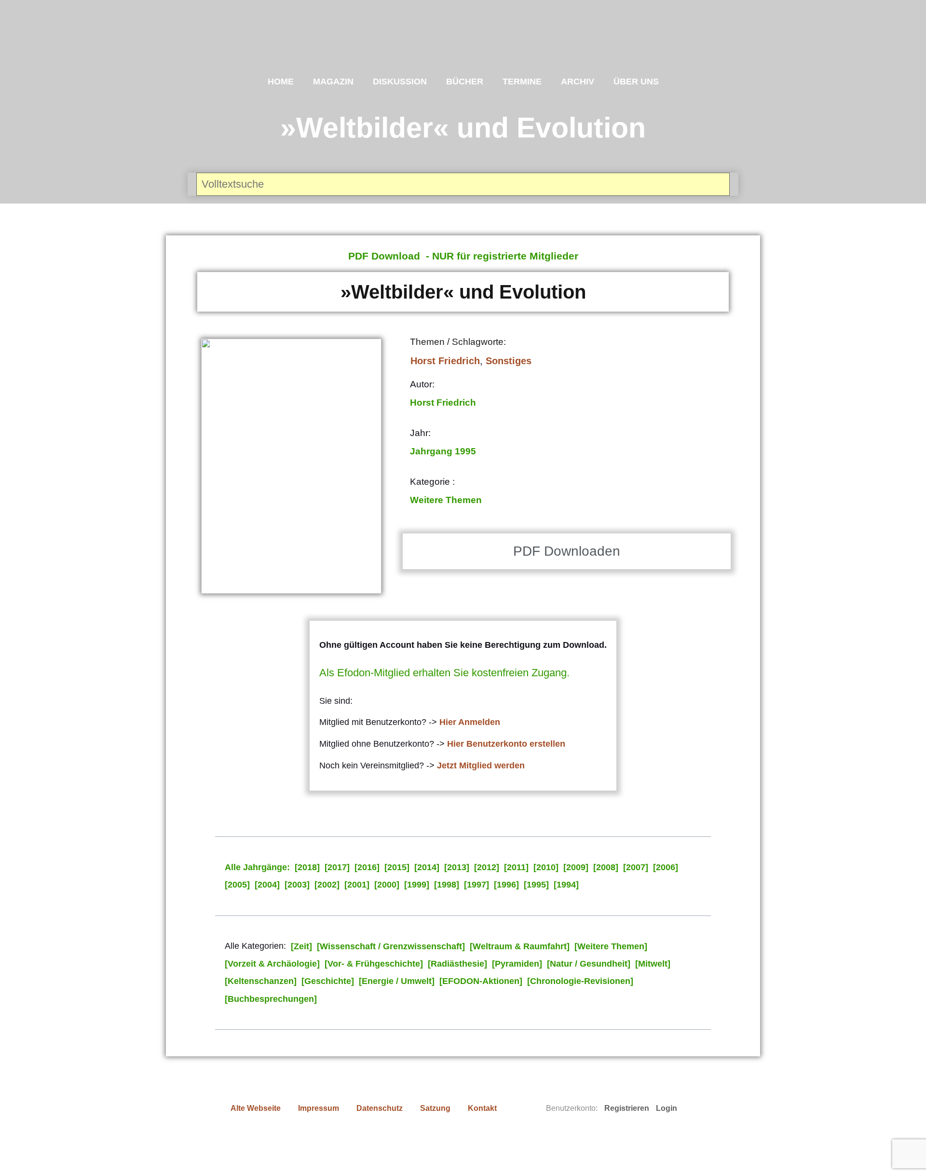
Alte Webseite (256, 1108)
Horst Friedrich (445, 360)
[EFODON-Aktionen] (480, 981)
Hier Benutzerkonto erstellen (506, 744)
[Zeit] (301, 946)
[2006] (665, 867)
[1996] (506, 884)
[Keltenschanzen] (261, 981)
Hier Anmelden (469, 722)
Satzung (435, 1108)
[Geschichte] (327, 981)
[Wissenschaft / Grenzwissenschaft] (391, 946)
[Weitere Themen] (610, 946)
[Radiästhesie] (457, 964)
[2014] (426, 867)
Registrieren (626, 1108)
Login (666, 1108)
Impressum (318, 1108)
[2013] (456, 867)
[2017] (337, 867)
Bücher (464, 81)
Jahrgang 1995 (443, 451)
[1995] (536, 884)
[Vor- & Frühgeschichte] (374, 964)
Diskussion (400, 81)
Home (281, 81)
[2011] (516, 867)
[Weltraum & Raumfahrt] (520, 946)
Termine (522, 81)
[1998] (446, 884)
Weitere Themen (446, 500)
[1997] (476, 884)
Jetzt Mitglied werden (481, 765)
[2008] (605, 867)
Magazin (333, 81)
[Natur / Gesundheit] (588, 964)
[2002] (327, 884)
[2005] (237, 884)
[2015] (396, 867)
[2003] (297, 884)
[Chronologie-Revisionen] (580, 981)
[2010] (545, 867)
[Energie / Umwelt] (397, 981)
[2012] (486, 867)
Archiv (577, 81)
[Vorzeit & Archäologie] (272, 964)
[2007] (635, 867)
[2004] (267, 884)
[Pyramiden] (517, 964)
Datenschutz (379, 1108)
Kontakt (482, 1108)
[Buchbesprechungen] (271, 999)
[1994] (566, 884)
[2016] (367, 867)
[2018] (307, 867)
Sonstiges (508, 360)
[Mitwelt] (652, 964)
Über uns (636, 81)
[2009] (575, 867)
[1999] (416, 884)
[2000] (386, 884)
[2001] (356, 884)
